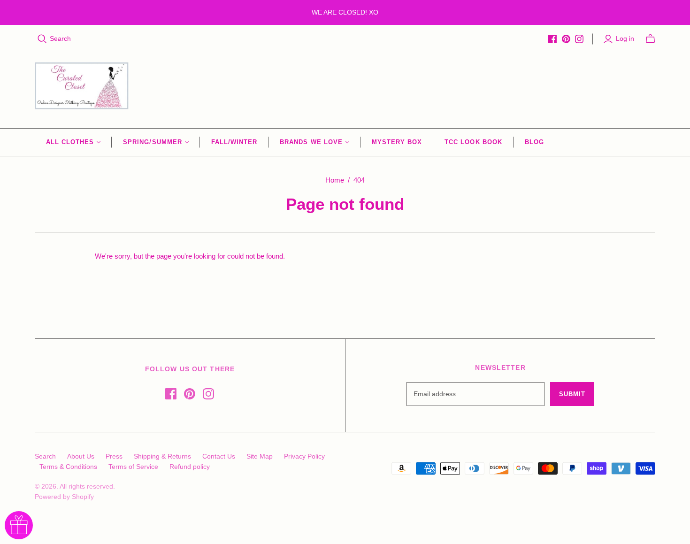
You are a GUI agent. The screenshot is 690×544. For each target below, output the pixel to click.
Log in (625, 38)
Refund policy (189, 466)
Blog (534, 142)
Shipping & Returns (162, 456)
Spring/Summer (152, 142)
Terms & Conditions (68, 466)
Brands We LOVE (311, 142)
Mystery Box (397, 142)
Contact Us (218, 456)
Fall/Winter (234, 142)
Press (114, 456)
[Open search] (42, 39)
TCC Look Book (473, 142)
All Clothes (70, 142)
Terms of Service (133, 466)
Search (60, 38)
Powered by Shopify (64, 496)
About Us (80, 456)
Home (334, 180)
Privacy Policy (304, 456)
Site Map (259, 456)
